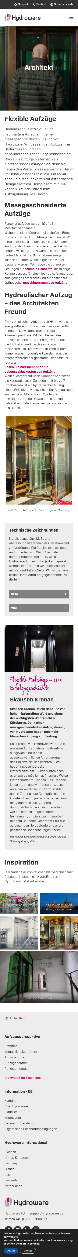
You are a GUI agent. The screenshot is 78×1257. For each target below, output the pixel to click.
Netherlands (13, 1186)
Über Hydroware (16, 1106)
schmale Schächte (39, 269)
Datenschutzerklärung (21, 1123)
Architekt (11, 1046)
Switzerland (13, 1180)
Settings (28, 1250)
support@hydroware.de (46, 1213)
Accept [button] (11, 1250)
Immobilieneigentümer (21, 1051)
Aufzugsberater (16, 1063)
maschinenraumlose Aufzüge (45, 282)
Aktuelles (11, 1112)
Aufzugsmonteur (17, 1068)
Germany (11, 1163)
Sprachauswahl (63, 4)
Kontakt (41, 4)
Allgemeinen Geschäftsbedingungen (31, 1129)
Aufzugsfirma (14, 1057)
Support (23, 4)
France (9, 1169)
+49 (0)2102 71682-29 (32, 1219)
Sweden (10, 1152)
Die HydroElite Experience (23, 1077)
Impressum (13, 1117)
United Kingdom (16, 1157)
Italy (8, 1174)
